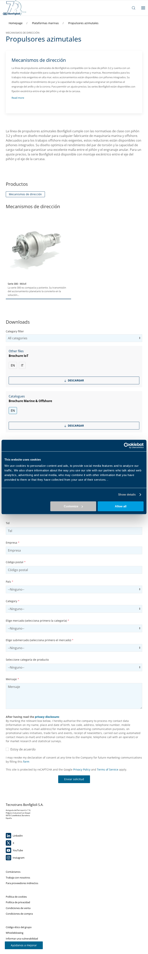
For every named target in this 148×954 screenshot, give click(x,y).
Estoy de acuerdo (22, 749)
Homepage (16, 23)
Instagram (18, 857)
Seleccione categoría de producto (27, 659)
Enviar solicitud (74, 779)
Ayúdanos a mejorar (24, 945)
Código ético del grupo (19, 927)
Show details (127, 494)
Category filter (15, 331)
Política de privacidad (18, 902)
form (26, 761)
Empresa (12, 542)
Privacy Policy (81, 769)
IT (22, 365)
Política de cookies (16, 896)
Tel (8, 523)
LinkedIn (17, 835)
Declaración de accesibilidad (22, 944)
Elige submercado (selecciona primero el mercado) (39, 640)
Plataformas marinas (46, 23)
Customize (71, 506)
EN (13, 365)
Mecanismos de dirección (25, 194)
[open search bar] (133, 8)
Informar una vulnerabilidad (22, 938)
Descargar (75, 380)
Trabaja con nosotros (18, 877)
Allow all (120, 506)
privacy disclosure (47, 717)
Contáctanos (13, 871)
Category (12, 601)
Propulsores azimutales (83, 23)
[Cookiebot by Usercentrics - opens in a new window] (127, 445)
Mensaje (12, 679)
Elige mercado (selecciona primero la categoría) (37, 620)
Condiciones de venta (18, 908)
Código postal (16, 562)
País (9, 581)
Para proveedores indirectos (22, 883)
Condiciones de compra (19, 913)
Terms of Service (107, 769)
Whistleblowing (14, 932)
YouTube (17, 850)
